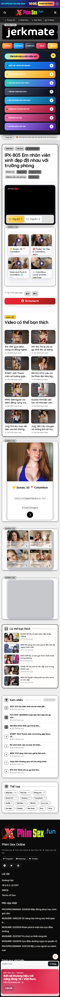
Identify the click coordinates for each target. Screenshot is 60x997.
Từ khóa (35, 859)
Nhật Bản (9, 149)
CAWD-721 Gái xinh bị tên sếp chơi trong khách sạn (37, 667)
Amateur (26, 798)
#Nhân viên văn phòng (16, 177)
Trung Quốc (40, 798)
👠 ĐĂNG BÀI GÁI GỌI (14, 118)
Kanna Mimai (33, 149)
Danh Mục (24, 20)
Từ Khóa (50, 20)
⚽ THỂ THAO (52, 46)
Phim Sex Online (13, 844)
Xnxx (42, 808)
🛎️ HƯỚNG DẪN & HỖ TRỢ (16, 126)
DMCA (5, 890)
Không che (39, 793)
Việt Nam (21, 803)
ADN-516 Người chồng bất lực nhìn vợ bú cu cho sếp (37, 678)
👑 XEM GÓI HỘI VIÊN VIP (15, 74)
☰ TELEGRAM (19, 46)
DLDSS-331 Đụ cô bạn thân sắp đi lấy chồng (35, 635)
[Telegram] (4, 865)
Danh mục (22, 859)
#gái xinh (22, 172)
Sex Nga (9, 808)
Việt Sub (19, 149)
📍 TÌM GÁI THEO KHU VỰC (16, 91)
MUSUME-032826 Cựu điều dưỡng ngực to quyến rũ (29, 941)
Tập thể (34, 803)
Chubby (20, 808)
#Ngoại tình (35, 172)
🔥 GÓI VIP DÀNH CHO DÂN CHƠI (18, 100)
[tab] (15, 219)
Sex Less (45, 803)
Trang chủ (11, 20)
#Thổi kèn (34, 177)
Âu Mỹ (9, 803)
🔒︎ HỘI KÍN (7, 46)
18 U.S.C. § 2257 (10, 885)
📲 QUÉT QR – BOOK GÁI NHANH (18, 65)
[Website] (18, 865)
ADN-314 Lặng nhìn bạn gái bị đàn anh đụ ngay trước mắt (37, 646)
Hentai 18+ (12, 798)
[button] (27, 293)
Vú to (50, 808)
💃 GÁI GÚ (41, 46)
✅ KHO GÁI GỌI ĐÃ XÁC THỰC (17, 83)
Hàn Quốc (32, 808)
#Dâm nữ (10, 172)
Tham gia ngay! (46, 4)
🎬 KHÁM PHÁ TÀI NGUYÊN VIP (17, 109)
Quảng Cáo (8, 880)
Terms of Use (9, 895)
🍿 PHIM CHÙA (30, 46)
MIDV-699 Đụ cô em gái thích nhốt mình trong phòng (37, 657)
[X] (11, 865)
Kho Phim (38, 20)
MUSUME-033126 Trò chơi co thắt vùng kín (24, 936)
